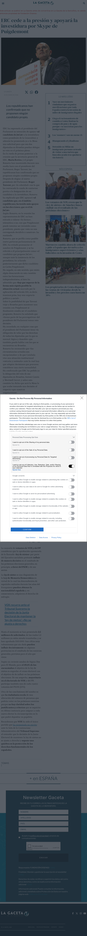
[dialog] (43, 468)
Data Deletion (31, 537)
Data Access (43, 537)
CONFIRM (27, 529)
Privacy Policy (56, 537)
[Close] (82, 399)
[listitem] (43, 437)
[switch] (72, 442)
